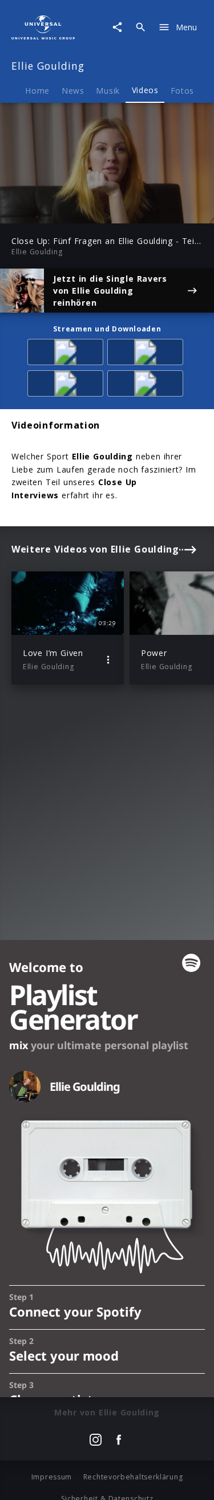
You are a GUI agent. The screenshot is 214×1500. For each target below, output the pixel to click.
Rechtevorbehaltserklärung (133, 1477)
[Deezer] (67, 385)
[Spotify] (147, 354)
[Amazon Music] (67, 354)
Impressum (51, 1477)
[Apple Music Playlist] (147, 385)
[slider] (71, 211)
